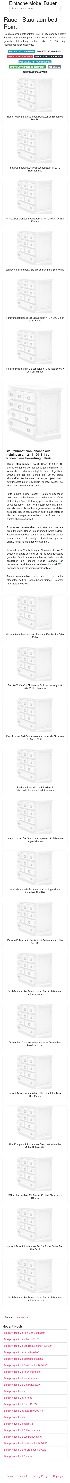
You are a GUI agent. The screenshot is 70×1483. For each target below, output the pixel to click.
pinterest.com (22, 1317)
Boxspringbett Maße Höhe (18, 1397)
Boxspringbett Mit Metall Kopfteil (21, 1378)
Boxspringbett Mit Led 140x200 (21, 1404)
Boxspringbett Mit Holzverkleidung (22, 1371)
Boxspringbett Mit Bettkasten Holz (22, 1430)
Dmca (9, 1476)
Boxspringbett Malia (14, 1417)
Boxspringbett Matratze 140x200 (21, 1352)
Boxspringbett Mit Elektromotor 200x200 (25, 1365)
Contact (23, 1476)
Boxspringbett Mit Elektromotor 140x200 (25, 1443)
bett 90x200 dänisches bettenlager (27, 66)
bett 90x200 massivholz (35, 71)
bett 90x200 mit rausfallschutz (35, 61)
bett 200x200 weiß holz (49, 51)
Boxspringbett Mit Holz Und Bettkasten (24, 1332)
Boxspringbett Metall (15, 1391)
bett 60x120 (54, 66)
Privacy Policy (40, 1476)
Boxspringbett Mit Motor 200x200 (22, 1384)
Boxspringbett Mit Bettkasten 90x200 (23, 1358)
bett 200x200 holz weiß (20, 56)
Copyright (58, 1476)
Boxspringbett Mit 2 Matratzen (20, 1456)
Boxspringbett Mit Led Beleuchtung (23, 1436)
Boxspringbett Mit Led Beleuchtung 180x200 (28, 1345)
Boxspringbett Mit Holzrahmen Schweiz (25, 1449)
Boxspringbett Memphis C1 (18, 1423)
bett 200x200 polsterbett (21, 51)
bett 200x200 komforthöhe (48, 56)
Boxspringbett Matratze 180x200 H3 (23, 1410)
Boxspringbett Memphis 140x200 (21, 1339)
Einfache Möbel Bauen (33, 3)
